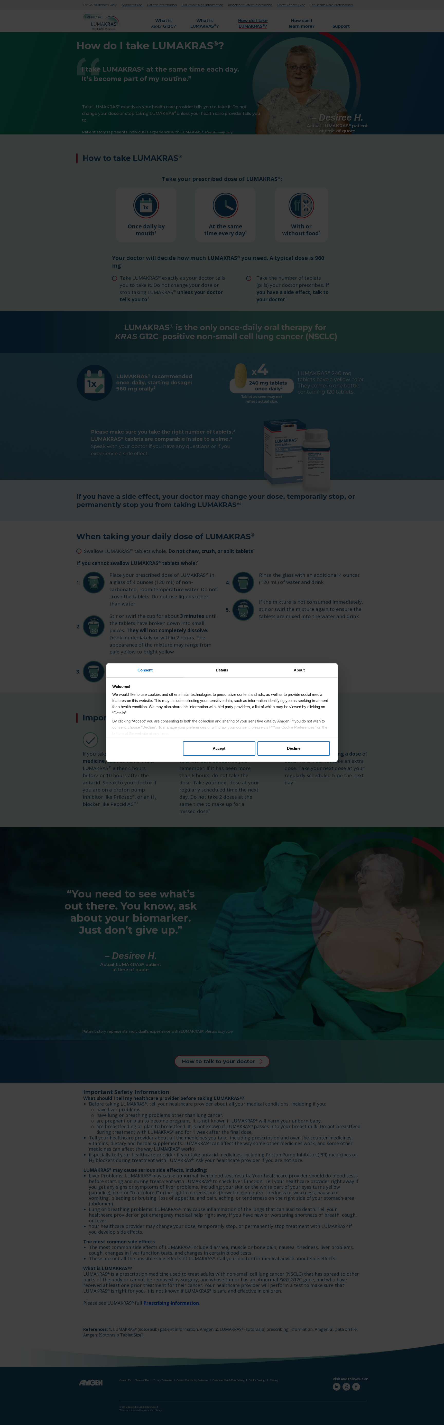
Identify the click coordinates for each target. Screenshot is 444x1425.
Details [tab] (222, 670)
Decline (293, 748)
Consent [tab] (145, 670)
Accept (219, 748)
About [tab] (299, 670)
